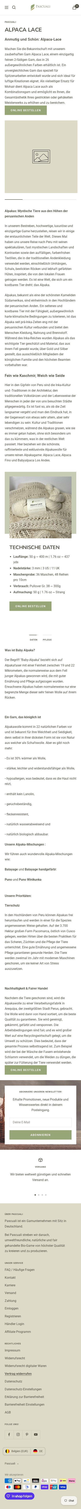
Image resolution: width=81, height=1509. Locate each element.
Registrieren (13, 1316)
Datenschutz (13, 1381)
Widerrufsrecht (15, 1358)
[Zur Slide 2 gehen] (38, 1195)
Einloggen (11, 1308)
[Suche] (14, 7)
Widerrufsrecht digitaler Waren (26, 1366)
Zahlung (10, 1301)
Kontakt (10, 1277)
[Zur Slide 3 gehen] (42, 1195)
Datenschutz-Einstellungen (23, 1389)
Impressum (12, 1350)
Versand (10, 1293)
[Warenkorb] (74, 7)
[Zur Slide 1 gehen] (35, 1195)
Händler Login (14, 1324)
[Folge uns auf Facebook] (9, 1434)
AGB (8, 1412)
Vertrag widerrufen (18, 1374)
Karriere (10, 1285)
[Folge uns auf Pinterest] (26, 1434)
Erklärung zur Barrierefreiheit (24, 1397)
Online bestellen (26, 110)
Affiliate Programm (18, 1332)
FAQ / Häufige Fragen (20, 1270)
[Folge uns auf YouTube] (35, 1434)
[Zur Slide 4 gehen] (45, 1195)
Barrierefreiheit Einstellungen (24, 1404)
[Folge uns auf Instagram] (18, 1434)
